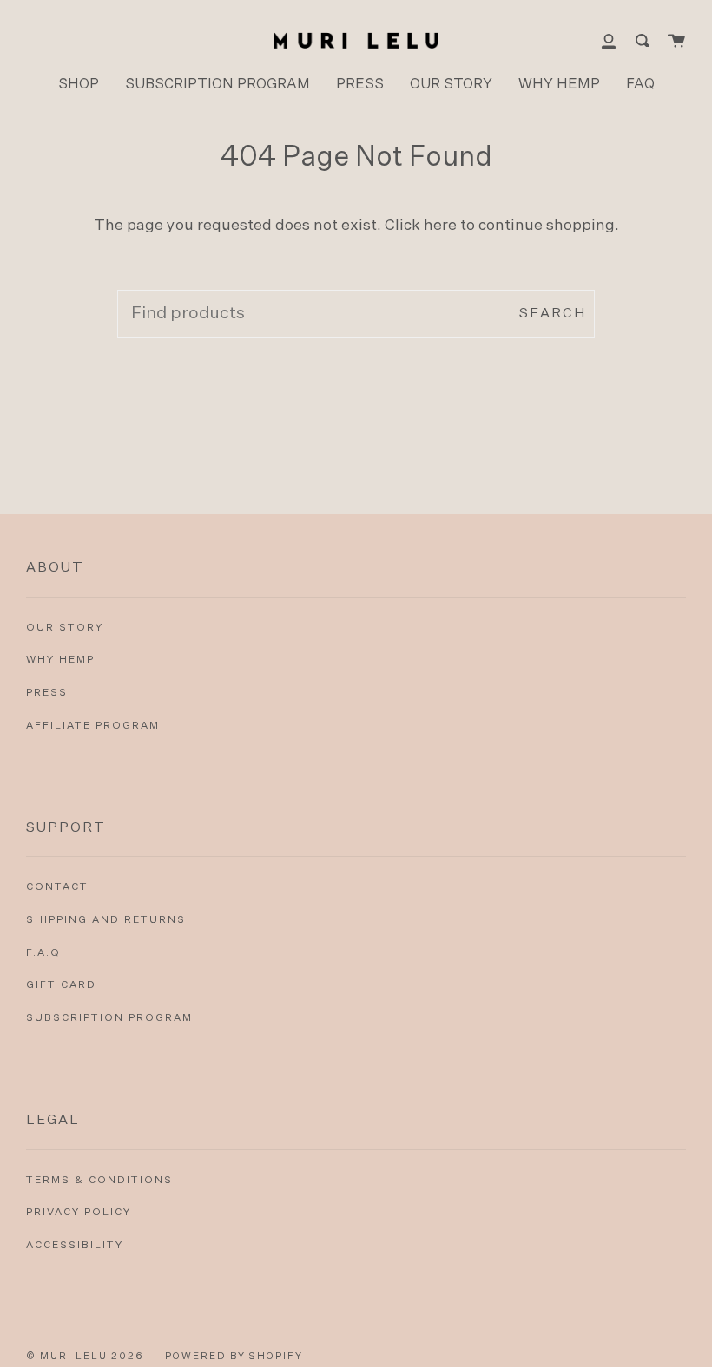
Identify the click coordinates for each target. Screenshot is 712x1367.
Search (552, 313)
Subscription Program (109, 1018)
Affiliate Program (93, 726)
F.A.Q (43, 953)
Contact (57, 887)
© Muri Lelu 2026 (85, 1356)
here (440, 225)
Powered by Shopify (234, 1356)
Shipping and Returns (106, 920)
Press (47, 693)
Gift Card (61, 985)
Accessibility (74, 1245)
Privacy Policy (78, 1212)
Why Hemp (60, 660)
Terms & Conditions (99, 1180)
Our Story (64, 628)
